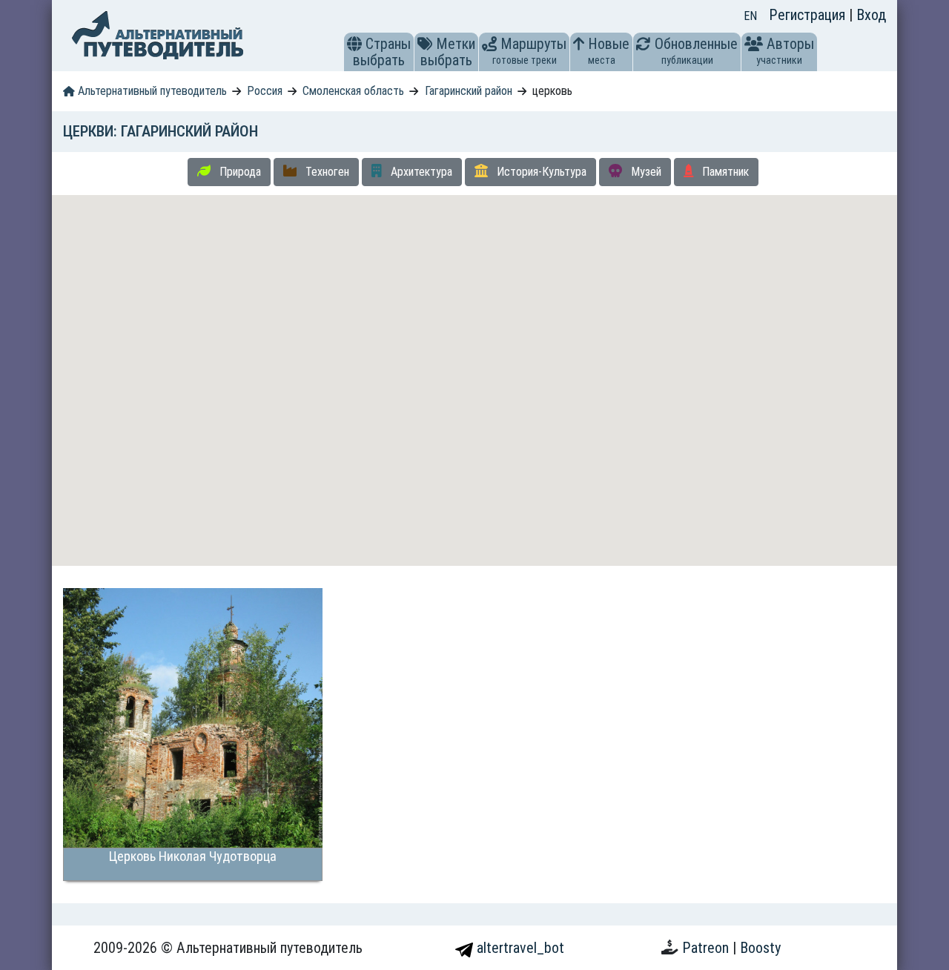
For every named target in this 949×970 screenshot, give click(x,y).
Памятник (724, 172)
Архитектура (420, 172)
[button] (354, 43)
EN (750, 16)
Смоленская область (353, 91)
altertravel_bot (518, 948)
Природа (238, 172)
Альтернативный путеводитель (151, 91)
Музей (644, 172)
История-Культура (540, 172)
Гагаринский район (468, 91)
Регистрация (809, 15)
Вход (871, 15)
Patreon (707, 948)
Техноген (325, 172)
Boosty (760, 948)
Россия (264, 91)
